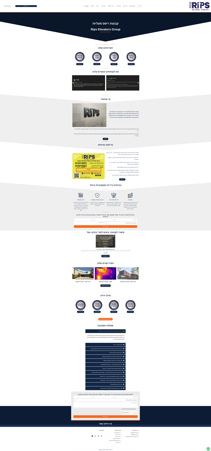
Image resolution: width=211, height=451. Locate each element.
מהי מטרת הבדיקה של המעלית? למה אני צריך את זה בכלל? (110, 331)
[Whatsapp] (95, 436)
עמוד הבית (139, 6)
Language (87, 6)
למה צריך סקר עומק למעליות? (116, 384)
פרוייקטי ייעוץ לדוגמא (83, 281)
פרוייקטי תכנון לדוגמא (128, 281)
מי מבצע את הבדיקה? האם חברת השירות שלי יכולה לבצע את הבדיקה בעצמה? (107, 348)
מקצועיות (130, 199)
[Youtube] (92, 436)
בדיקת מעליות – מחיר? (118, 344)
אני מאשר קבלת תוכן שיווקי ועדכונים (129, 409)
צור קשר (92, 6)
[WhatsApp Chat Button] (208, 448)
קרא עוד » (105, 252)
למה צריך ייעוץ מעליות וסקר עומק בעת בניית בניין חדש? (111, 388)
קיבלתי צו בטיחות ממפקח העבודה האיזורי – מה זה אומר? (111, 376)
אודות (97, 6)
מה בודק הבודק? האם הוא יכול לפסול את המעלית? (112, 356)
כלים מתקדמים (80, 199)
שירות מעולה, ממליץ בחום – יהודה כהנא (105, 249)
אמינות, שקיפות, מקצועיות (97, 199)
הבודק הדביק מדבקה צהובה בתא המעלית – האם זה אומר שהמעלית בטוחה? (107, 372)
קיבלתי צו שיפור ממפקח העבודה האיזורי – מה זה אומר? (111, 380)
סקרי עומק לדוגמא (105, 281)
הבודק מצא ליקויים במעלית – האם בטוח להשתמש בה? (111, 364)
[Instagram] (98, 436)
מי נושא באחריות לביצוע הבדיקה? (116, 352)
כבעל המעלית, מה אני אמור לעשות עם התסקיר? (113, 360)
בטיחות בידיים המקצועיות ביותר (105, 185)
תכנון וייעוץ (119, 6)
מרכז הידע (104, 6)
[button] (73, 82)
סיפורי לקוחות (110, 6)
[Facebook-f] (101, 436)
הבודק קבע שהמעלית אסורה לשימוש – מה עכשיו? (112, 368)
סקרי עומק (125, 6)
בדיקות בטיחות (132, 6)
